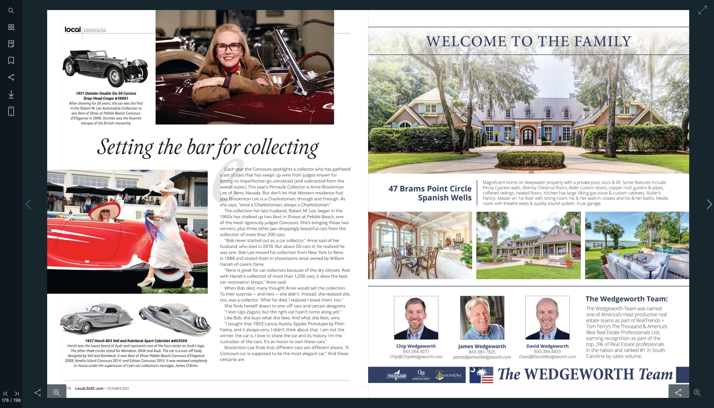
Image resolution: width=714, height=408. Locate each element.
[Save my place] (11, 61)
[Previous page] (28, 204)
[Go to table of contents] (11, 44)
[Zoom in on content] (56, 393)
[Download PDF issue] (9, 94)
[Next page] (709, 204)
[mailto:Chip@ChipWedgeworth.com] (416, 357)
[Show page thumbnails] (11, 27)
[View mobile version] (9, 111)
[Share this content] (37, 393)
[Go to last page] (16, 393)
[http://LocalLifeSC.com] (89, 388)
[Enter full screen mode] (702, 10)
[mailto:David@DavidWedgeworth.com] (547, 357)
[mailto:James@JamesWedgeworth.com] (481, 357)
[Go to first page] (5, 393)
